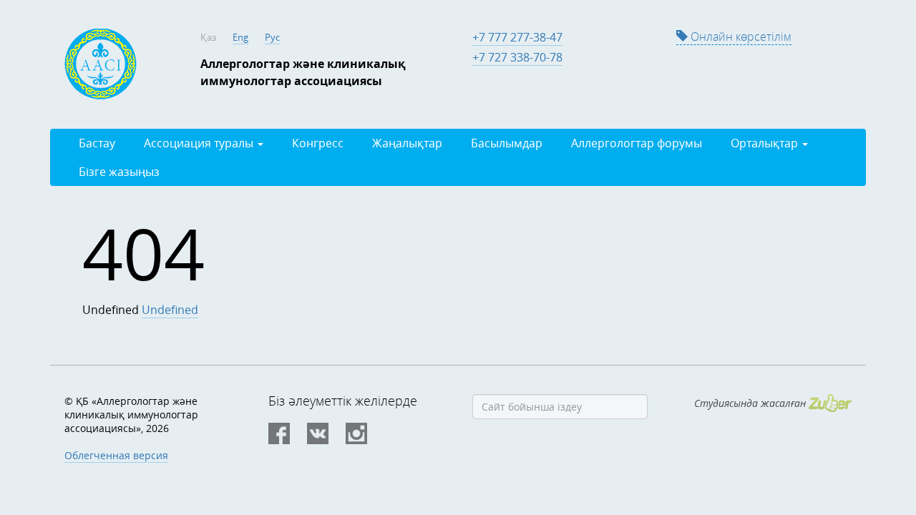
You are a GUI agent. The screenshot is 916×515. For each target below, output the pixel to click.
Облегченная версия (116, 455)
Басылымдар (506, 143)
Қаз (208, 37)
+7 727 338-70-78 (517, 57)
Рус (272, 37)
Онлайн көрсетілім (739, 36)
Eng (240, 37)
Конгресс (318, 143)
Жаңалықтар (407, 143)
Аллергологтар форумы (636, 143)
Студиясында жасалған (751, 403)
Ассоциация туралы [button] (200, 143)
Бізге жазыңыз (119, 172)
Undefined (170, 310)
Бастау (97, 143)
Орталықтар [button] (766, 143)
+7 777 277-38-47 (517, 37)
